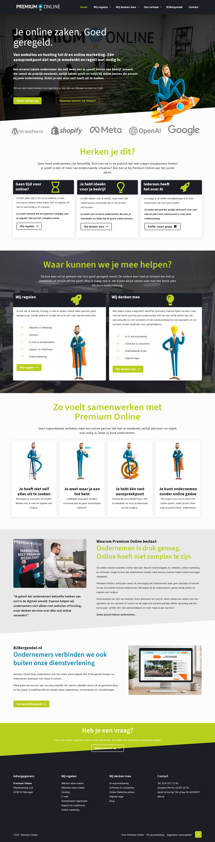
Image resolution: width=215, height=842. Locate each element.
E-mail (64, 796)
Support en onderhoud (73, 805)
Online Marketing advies (122, 792)
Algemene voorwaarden (179, 834)
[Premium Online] (38, 7)
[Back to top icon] (198, 834)
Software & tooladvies (121, 787)
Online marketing (70, 809)
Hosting (65, 792)
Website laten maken (72, 783)
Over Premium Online (133, 834)
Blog (111, 800)
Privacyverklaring (155, 834)
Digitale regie (116, 796)
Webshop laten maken (73, 787)
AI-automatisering (119, 783)
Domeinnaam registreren (74, 800)
